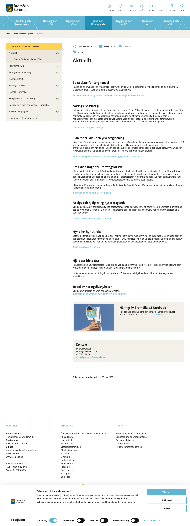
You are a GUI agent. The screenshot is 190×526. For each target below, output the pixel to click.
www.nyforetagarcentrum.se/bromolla (91, 218)
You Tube (66, 477)
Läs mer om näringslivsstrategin (88, 127)
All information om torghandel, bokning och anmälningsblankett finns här (108, 95)
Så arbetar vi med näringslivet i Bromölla (29, 105)
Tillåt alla (166, 492)
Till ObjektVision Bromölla (85, 247)
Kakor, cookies (123, 443)
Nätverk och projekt (18, 111)
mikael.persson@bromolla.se (90, 357)
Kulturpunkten (68, 460)
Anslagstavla (67, 437)
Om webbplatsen (124, 440)
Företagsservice (17, 85)
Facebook (66, 470)
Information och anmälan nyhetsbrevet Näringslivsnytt (99, 294)
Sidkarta (161, 10)
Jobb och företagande (23, 34)
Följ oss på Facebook (149, 314)
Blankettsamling (69, 450)
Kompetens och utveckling (22, 98)
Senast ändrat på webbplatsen (131, 437)
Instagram (66, 473)
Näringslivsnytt (16, 79)
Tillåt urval (167, 500)
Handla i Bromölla (18, 92)
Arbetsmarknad (16, 66)
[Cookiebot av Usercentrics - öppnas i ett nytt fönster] (18, 521)
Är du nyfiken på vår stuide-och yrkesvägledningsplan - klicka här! (105, 156)
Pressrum (66, 467)
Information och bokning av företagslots (92, 193)
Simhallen (66, 463)
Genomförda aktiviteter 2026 (28, 59)
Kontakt (173, 10)
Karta (120, 10)
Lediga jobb (67, 440)
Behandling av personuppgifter (131, 433)
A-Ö (141, 10)
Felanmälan (67, 443)
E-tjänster (110, 10)
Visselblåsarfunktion (71, 447)
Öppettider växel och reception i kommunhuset (84, 433)
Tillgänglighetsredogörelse (129, 447)
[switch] (81, 520)
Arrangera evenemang (20, 72)
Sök (182, 10)
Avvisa (167, 508)
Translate (131, 10)
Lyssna (151, 10)
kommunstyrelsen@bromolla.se (21, 450)
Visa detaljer (150, 520)
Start (8, 34)
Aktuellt (13, 53)
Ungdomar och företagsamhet (23, 118)
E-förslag (65, 457)
